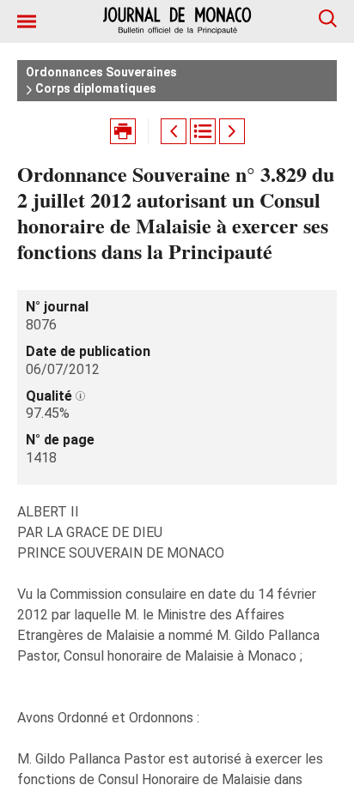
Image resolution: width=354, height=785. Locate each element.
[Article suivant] (232, 131)
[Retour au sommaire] (203, 131)
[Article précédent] (173, 131)
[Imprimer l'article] (123, 131)
